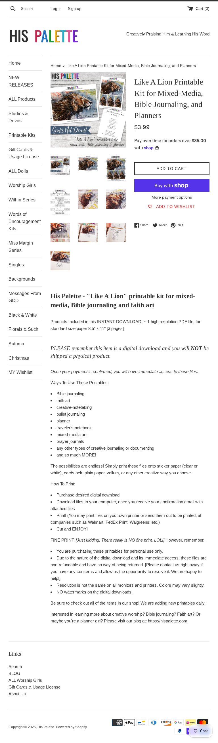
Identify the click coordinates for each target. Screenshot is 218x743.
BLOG (14, 673)
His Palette (45, 727)
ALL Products (22, 99)
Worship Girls (22, 185)
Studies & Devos (18, 117)
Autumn (16, 343)
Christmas (19, 358)
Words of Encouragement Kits (25, 221)
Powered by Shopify (71, 727)
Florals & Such (23, 329)
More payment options (172, 197)
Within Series (22, 199)
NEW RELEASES (21, 81)
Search (15, 666)
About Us (17, 693)
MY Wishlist (20, 372)
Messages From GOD (25, 297)
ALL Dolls (18, 171)
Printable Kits (22, 135)
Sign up (74, 9)
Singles (16, 264)
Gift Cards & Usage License (24, 153)
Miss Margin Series (21, 247)
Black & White (23, 315)
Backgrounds (22, 279)
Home (15, 63)
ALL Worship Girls (25, 680)
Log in (56, 9)
